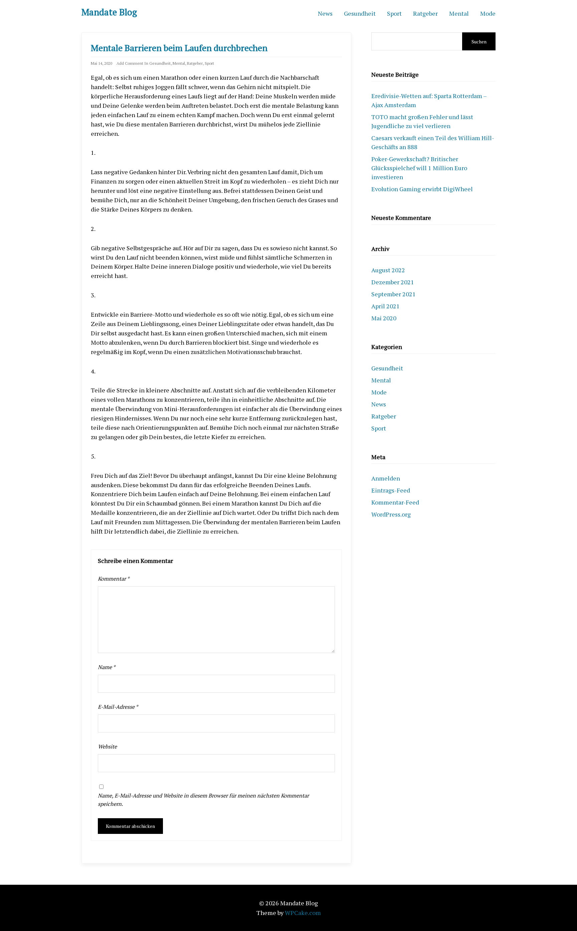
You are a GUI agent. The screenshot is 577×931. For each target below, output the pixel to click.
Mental (459, 13)
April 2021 (385, 306)
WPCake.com (303, 913)
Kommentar (114, 578)
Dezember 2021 (392, 282)
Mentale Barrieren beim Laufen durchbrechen (179, 47)
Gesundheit (360, 13)
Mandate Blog (109, 12)
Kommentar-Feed (395, 502)
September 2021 (393, 294)
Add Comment (130, 63)
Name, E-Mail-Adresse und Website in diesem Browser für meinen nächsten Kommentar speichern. (203, 800)
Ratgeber (425, 13)
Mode (488, 13)
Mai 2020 (383, 318)
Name (107, 667)
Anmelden (385, 478)
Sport (394, 13)
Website (107, 746)
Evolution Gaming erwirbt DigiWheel (422, 189)
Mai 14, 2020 (101, 63)
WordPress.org (391, 514)
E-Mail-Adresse (118, 706)
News (325, 13)
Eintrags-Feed (390, 490)
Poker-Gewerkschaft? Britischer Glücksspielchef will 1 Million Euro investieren (419, 168)
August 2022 (388, 270)
